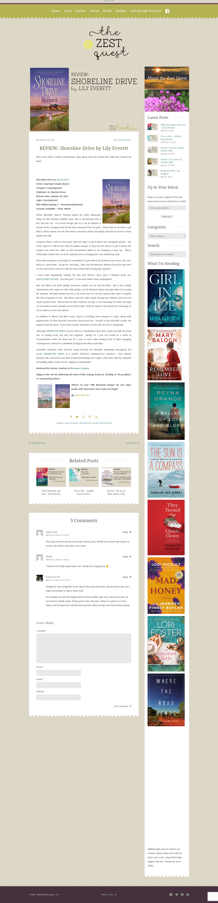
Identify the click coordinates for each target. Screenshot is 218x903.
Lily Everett (63, 179)
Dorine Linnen (125, 140)
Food (67, 11)
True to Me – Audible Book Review (171, 138)
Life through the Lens (146, 11)
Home (55, 11)
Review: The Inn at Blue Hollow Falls (172, 149)
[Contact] (167, 111)
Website (40, 691)
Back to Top (107, 894)
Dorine (49, 556)
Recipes (121, 11)
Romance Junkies (80, 368)
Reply (126, 532)
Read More (107, 1)
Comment (41, 630)
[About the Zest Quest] (167, 88)
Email (40, 679)
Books (107, 11)
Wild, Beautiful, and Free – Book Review (173, 126)
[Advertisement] (167, 789)
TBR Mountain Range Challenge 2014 (95, 423)
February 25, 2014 (46, 140)
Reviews (74, 423)
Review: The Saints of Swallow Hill (171, 161)
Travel (94, 11)
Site (57, 894)
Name (40, 667)
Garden (80, 11)
